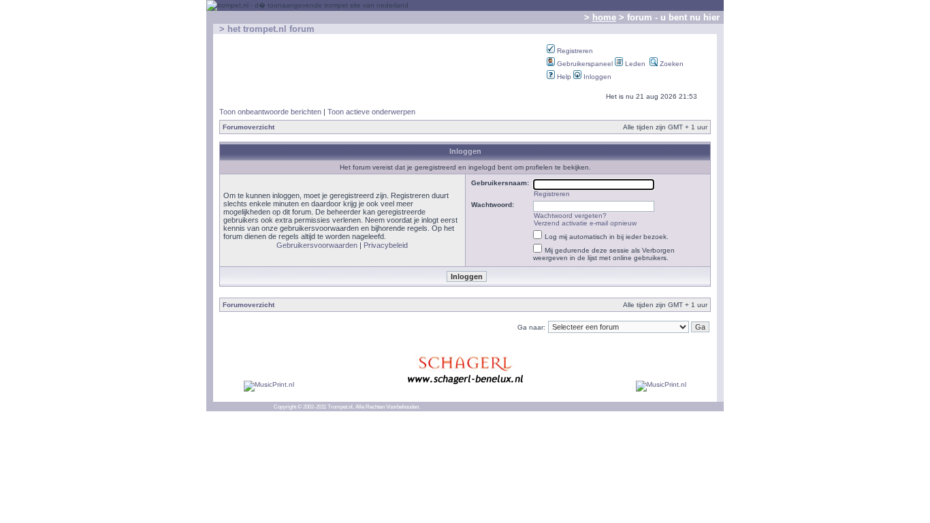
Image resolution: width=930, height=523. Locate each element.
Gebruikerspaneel (584, 63)
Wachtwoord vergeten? (570, 215)
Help (563, 76)
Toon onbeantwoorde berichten (270, 112)
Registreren (574, 50)
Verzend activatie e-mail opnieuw (585, 223)
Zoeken (671, 63)
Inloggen (596, 76)
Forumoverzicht (248, 127)
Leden (634, 63)
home (604, 17)
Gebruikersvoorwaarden (316, 245)
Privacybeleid (386, 245)
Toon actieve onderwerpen (371, 112)
